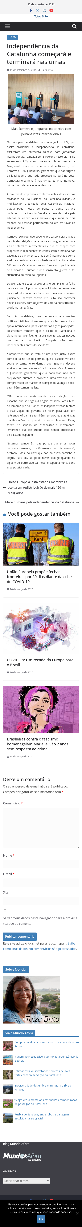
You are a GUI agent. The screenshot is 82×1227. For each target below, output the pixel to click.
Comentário (13, 803)
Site (5, 892)
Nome (8, 855)
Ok (41, 1219)
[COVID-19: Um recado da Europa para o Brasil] (41, 606)
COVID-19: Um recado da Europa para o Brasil (40, 662)
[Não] (77, 1213)
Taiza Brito (47, 70)
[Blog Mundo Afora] (41, 17)
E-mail (8, 874)
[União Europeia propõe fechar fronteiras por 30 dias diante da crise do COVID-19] (41, 525)
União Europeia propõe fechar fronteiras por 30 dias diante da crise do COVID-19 (39, 576)
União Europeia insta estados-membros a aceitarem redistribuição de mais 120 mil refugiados (38, 487)
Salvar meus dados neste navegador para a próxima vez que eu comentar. (40, 921)
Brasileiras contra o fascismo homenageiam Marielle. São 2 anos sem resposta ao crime (37, 744)
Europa (12, 37)
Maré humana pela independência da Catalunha (39, 502)
